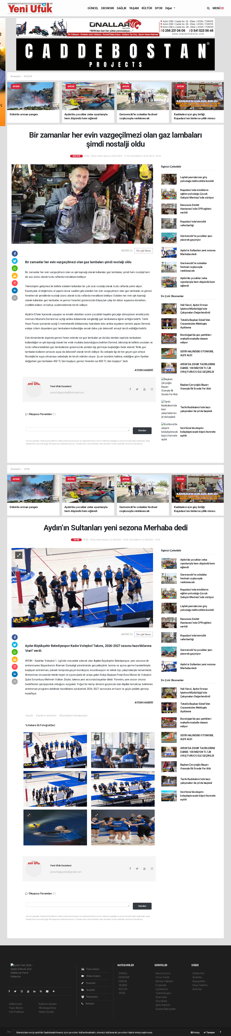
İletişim (89, 1003)
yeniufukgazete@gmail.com (66, 871)
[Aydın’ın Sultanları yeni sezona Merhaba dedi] (82, 587)
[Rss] (42, 991)
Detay (196, 1032)
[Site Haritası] (48, 991)
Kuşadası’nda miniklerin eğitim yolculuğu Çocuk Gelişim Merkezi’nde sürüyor (197, 194)
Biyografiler (199, 981)
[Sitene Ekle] (55, 991)
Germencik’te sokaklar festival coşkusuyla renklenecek (193, 267)
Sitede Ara (198, 973)
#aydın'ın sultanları (46, 715)
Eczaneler (161, 985)
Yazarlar (90, 983)
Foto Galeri (92, 969)
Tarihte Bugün (163, 993)
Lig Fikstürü (162, 989)
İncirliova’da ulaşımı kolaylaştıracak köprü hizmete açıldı (197, 432)
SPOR (158, 8)
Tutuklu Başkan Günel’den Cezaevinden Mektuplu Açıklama (195, 323)
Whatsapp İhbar (47, 1007)
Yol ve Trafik (162, 977)
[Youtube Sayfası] (29, 991)
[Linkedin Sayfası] (35, 991)
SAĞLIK (121, 8)
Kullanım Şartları (48, 1003)
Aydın (98, 660)
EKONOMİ (107, 8)
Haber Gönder (46, 1011)
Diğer (169, 8)
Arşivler (90, 989)
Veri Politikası (16, 1011)
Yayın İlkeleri (16, 1007)
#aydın (29, 715)
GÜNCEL (93, 8)
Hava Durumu (163, 973)
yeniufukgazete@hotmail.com (67, 392)
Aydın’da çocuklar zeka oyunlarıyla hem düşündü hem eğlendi (197, 282)
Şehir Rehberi (163, 1005)
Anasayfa (16, 76)
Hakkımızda (15, 1003)
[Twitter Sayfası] (16, 991)
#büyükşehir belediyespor (73, 715)
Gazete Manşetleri (166, 1009)
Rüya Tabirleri (200, 985)
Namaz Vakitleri (164, 981)
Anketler (197, 977)
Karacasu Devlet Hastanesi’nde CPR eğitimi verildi (195, 209)
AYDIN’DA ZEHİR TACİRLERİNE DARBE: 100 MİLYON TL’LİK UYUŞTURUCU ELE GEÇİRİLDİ (197, 368)
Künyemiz (92, 996)
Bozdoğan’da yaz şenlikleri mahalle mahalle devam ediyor (195, 338)
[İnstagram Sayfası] (23, 991)
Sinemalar (161, 997)
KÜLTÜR (147, 8)
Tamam (210, 1032)
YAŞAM (134, 8)
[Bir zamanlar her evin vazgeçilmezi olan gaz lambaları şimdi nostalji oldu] (82, 203)
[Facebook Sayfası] (10, 991)
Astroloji (197, 989)
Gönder (142, 430)
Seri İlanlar (161, 1001)
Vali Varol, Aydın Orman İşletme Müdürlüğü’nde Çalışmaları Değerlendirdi (195, 309)
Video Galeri (93, 976)
